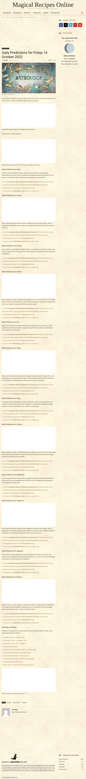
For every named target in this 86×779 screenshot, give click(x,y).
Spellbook (7, 13)
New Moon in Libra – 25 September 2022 (15, 640)
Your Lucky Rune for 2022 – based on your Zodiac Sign (19, 659)
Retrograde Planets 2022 (11, 646)
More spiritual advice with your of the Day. (19, 188)
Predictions (24, 702)
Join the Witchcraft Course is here (28, 182)
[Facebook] (61, 25)
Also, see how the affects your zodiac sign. (21, 191)
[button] (82, 13)
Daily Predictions (16, 702)
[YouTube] (80, 25)
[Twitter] (71, 25)
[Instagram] (66, 25)
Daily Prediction (10, 17)
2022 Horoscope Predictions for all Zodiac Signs (17, 652)
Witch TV (27, 13)
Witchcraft (17, 13)
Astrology (37, 13)
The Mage (5, 60)
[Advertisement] (29, 116)
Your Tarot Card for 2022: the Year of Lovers (16, 656)
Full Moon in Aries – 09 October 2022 (14, 637)
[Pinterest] (75, 25)
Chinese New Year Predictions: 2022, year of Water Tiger (20, 649)
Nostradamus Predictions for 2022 (13, 662)
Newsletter (55, 13)
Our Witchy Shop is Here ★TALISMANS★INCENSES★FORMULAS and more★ (26, 185)
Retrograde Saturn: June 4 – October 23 (15, 643)
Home (3, 17)
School (45, 13)
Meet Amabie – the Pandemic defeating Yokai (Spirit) (19, 665)
